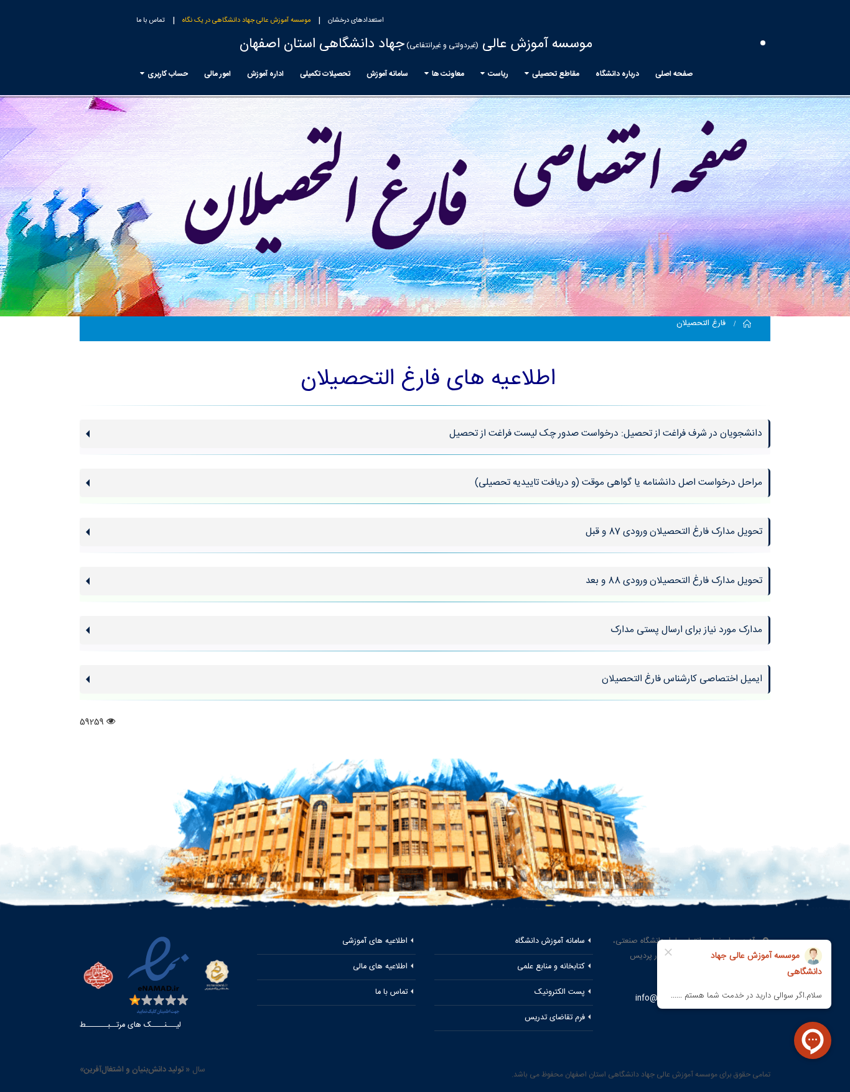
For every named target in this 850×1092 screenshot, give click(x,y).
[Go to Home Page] (747, 323)
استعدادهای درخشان (356, 20)
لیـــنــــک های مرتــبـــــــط (130, 1025)
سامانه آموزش (387, 74)
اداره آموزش (265, 74)
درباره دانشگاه (617, 74)
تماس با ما (150, 20)
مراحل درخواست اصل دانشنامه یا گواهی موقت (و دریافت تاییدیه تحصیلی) (618, 482)
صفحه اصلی (674, 74)
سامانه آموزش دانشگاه (550, 941)
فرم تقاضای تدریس (555, 1017)
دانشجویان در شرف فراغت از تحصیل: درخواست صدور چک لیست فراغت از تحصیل (605, 433)
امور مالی (217, 74)
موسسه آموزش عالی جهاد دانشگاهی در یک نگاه (246, 20)
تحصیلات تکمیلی (325, 74)
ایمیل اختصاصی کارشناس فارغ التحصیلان (682, 679)
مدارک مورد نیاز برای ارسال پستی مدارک (686, 630)
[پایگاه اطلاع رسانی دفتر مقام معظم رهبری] (98, 976)
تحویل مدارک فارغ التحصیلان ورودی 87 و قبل (674, 531)
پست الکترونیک (560, 992)
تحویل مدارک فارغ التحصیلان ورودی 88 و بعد (674, 581)
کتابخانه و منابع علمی (551, 966)
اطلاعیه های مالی (380, 966)
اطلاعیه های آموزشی (375, 941)
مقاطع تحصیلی (555, 74)
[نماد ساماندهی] (217, 975)
